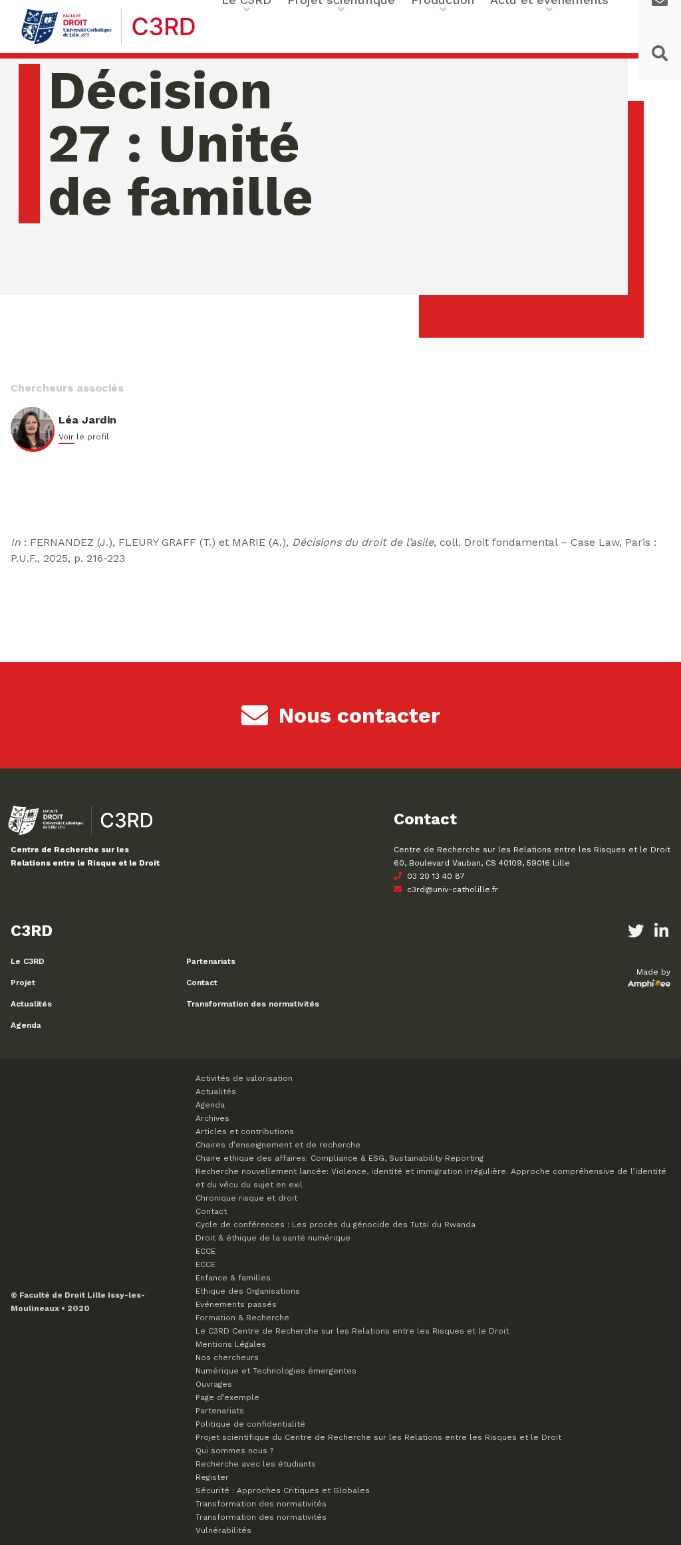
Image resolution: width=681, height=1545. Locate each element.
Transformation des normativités (252, 1004)
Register (212, 1477)
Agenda (26, 1025)
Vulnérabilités (223, 1530)
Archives (212, 1118)
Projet (23, 982)
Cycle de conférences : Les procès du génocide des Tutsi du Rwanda (336, 1224)
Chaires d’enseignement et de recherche (278, 1144)
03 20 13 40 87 (434, 876)
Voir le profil (84, 436)
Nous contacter (359, 715)
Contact (201, 982)
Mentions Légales (231, 1344)
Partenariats (210, 961)
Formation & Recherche (242, 1317)
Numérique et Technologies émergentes (276, 1370)
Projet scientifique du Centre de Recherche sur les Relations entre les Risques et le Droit (378, 1437)
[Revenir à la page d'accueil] (108, 43)
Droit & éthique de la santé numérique (273, 1238)
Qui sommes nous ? (234, 1450)
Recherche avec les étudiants (256, 1464)
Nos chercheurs (227, 1357)
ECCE (205, 1251)
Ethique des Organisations (248, 1291)
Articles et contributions (245, 1131)
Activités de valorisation (244, 1078)
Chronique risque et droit (246, 1198)
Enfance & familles (233, 1277)
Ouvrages (214, 1384)
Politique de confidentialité (250, 1424)
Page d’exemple (227, 1397)
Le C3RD (28, 961)
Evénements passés (236, 1304)
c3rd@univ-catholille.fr (451, 889)
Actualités (31, 1004)
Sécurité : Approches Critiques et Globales (283, 1490)
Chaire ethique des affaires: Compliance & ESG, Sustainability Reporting (339, 1158)
